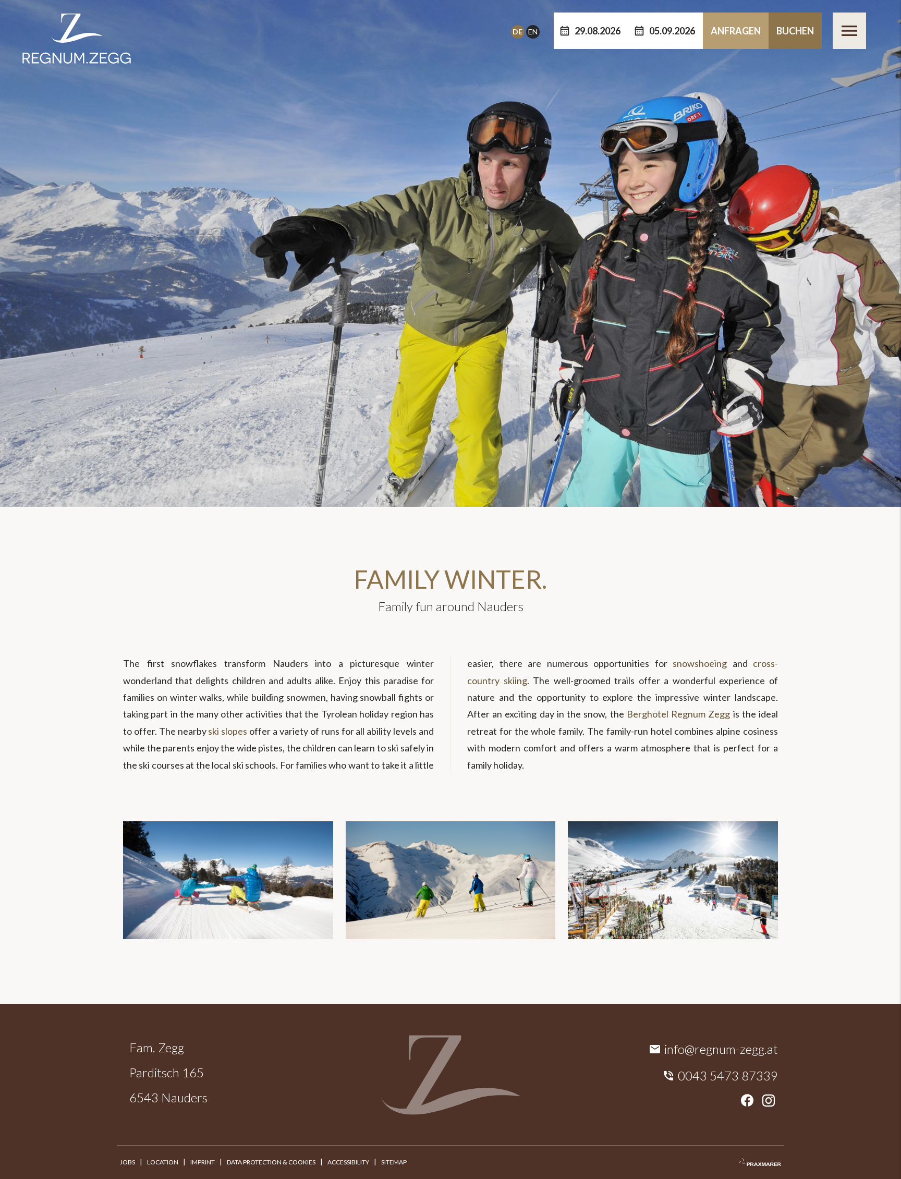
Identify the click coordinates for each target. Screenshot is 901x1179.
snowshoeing (703, 663)
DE (517, 31)
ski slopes (227, 731)
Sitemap (394, 1162)
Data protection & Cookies (271, 1162)
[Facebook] (747, 1101)
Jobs (127, 1162)
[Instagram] (768, 1101)
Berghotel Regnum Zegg (678, 714)
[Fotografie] (760, 1162)
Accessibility (348, 1162)
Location (162, 1162)
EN (533, 31)
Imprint (202, 1162)
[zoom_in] (228, 935)
